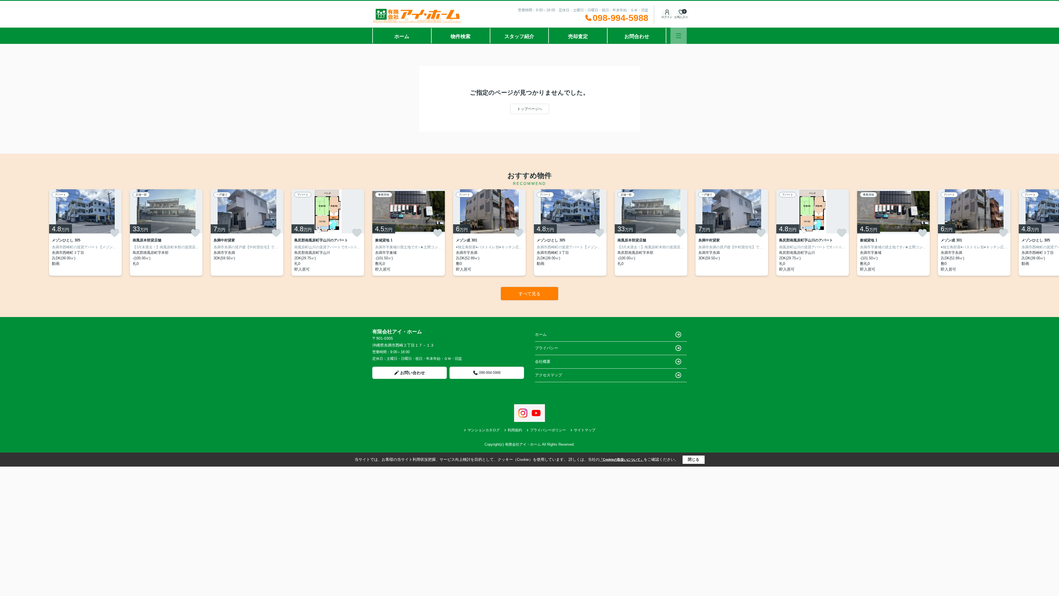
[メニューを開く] (678, 35)
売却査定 (578, 36)
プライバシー (546, 348)
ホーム (401, 36)
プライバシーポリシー (548, 430)
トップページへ (529, 109)
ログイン (666, 16)
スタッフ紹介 (519, 36)
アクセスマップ (548, 375)
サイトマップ (584, 430)
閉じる (693, 459)
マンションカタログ (483, 430)
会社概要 (542, 361)
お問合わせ (636, 36)
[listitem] (408, 232)
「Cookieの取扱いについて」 (622, 460)
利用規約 (515, 430)
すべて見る (529, 293)
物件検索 (460, 36)
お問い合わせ (412, 372)
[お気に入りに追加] (114, 233)
